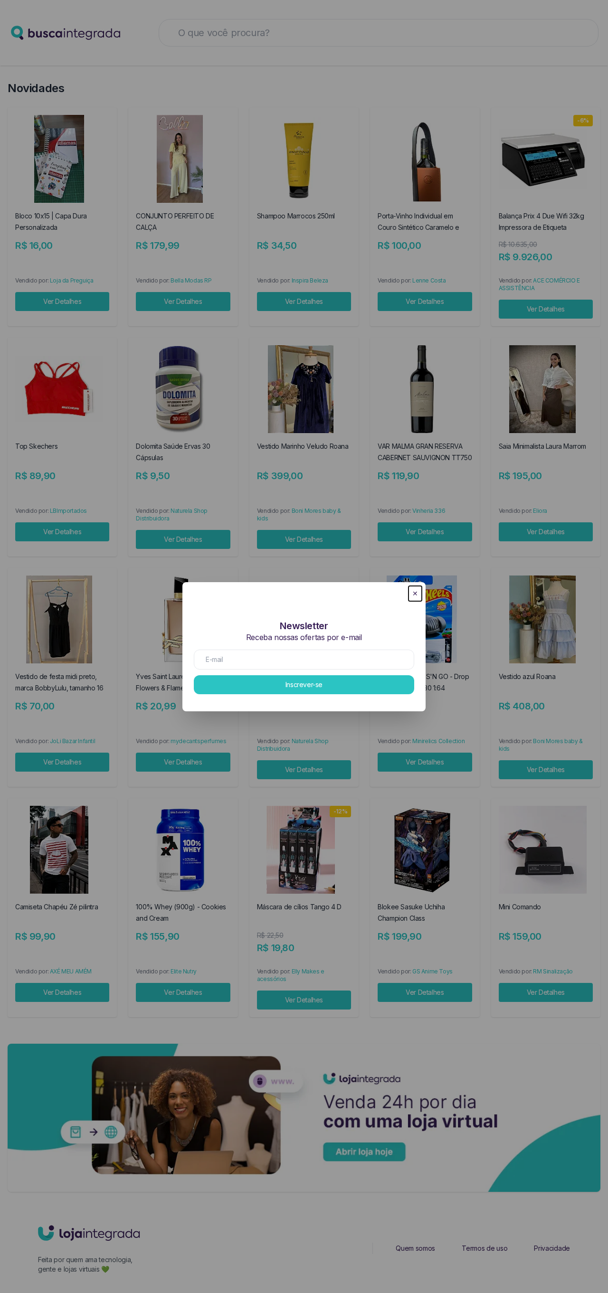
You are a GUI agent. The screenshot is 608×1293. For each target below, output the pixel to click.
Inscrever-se (304, 684)
